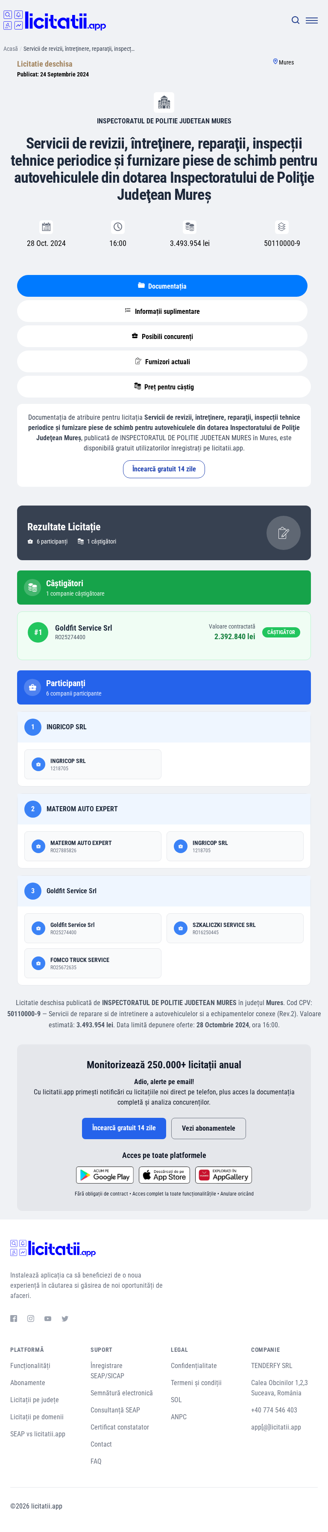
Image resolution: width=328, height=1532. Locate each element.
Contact (101, 1444)
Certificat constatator (120, 1427)
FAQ (96, 1461)
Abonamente (27, 1383)
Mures (286, 62)
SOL (176, 1400)
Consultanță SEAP (115, 1410)
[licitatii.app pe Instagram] (30, 1320)
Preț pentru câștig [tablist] (168, 387)
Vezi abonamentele (208, 1128)
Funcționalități (30, 1366)
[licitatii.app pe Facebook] (13, 1320)
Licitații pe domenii (37, 1417)
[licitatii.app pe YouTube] (47, 1320)
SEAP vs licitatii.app (37, 1434)
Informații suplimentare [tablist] (166, 311)
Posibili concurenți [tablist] (166, 337)
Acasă (10, 48)
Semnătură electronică (122, 1393)
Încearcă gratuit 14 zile (164, 469)
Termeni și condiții (196, 1383)
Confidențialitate (194, 1366)
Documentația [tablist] (166, 286)
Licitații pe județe (34, 1400)
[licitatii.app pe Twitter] (65, 1320)
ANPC (179, 1417)
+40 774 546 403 (274, 1410)
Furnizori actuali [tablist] (167, 362)
